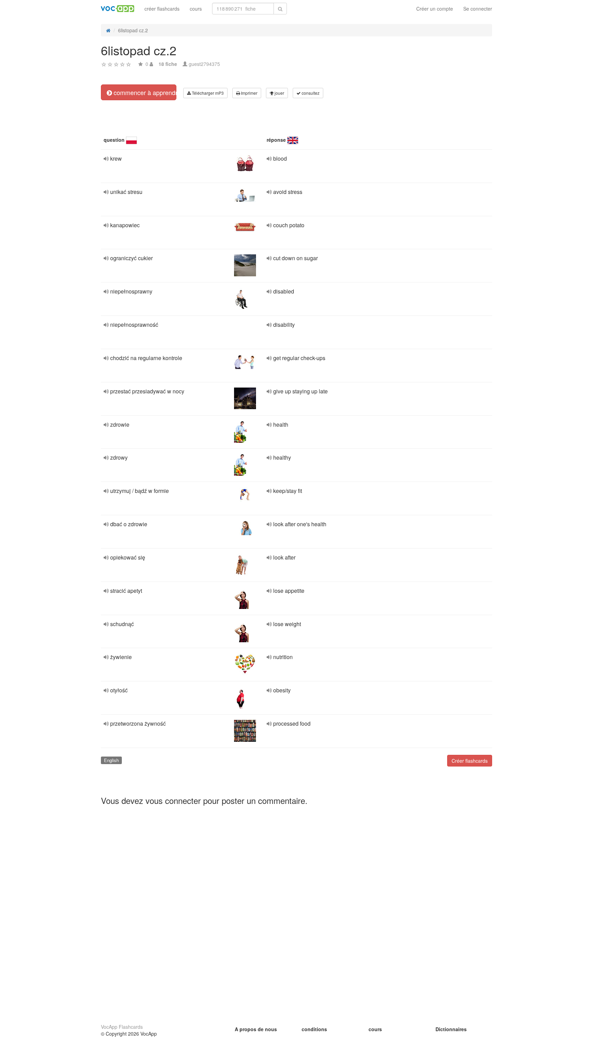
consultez (310, 93)
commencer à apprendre (144, 92)
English (111, 760)
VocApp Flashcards (122, 1026)
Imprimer (248, 93)
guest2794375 (204, 63)
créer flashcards (161, 8)
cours (196, 8)
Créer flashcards (470, 760)
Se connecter (477, 8)
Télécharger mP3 (207, 93)
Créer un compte (434, 8)
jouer (279, 93)
